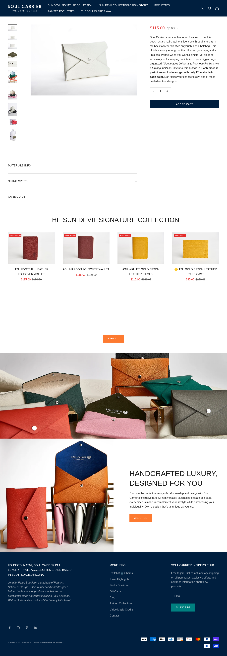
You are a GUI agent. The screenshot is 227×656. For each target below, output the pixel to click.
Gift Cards (115, 591)
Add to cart (184, 104)
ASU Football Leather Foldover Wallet (31, 272)
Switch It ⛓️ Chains (121, 573)
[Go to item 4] (12, 55)
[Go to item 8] (12, 109)
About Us (140, 518)
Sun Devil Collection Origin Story (123, 5)
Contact (114, 615)
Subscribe (183, 607)
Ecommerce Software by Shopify (47, 643)
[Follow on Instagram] (18, 627)
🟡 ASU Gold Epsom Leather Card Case (195, 272)
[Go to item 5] (12, 64)
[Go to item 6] (12, 76)
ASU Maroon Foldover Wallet (86, 269)
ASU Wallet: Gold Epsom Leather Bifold (141, 272)
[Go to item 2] (12, 37)
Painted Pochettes (61, 11)
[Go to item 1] (12, 27)
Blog (112, 597)
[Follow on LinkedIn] (35, 627)
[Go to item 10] (12, 134)
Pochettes (162, 5)
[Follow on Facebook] (9, 627)
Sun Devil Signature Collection (70, 5)
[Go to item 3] (12, 46)
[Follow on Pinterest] (27, 627)
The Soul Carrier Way (96, 11)
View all (113, 338)
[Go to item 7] (12, 93)
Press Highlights (119, 579)
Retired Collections (121, 603)
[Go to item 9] (12, 122)
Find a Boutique (119, 585)
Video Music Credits (121, 609)
